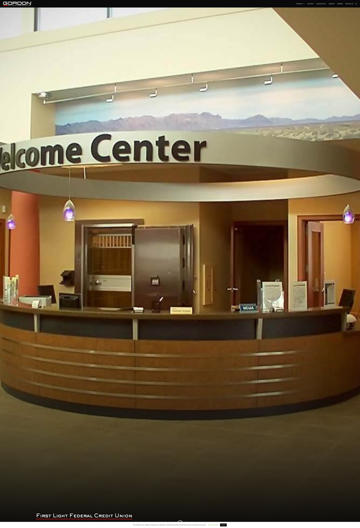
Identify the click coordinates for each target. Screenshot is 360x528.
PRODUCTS (299, 3)
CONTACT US (349, 3)
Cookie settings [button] (213, 525)
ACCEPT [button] (223, 525)
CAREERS (340, 3)
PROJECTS (310, 3)
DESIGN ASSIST (321, 3)
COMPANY (331, 3)
